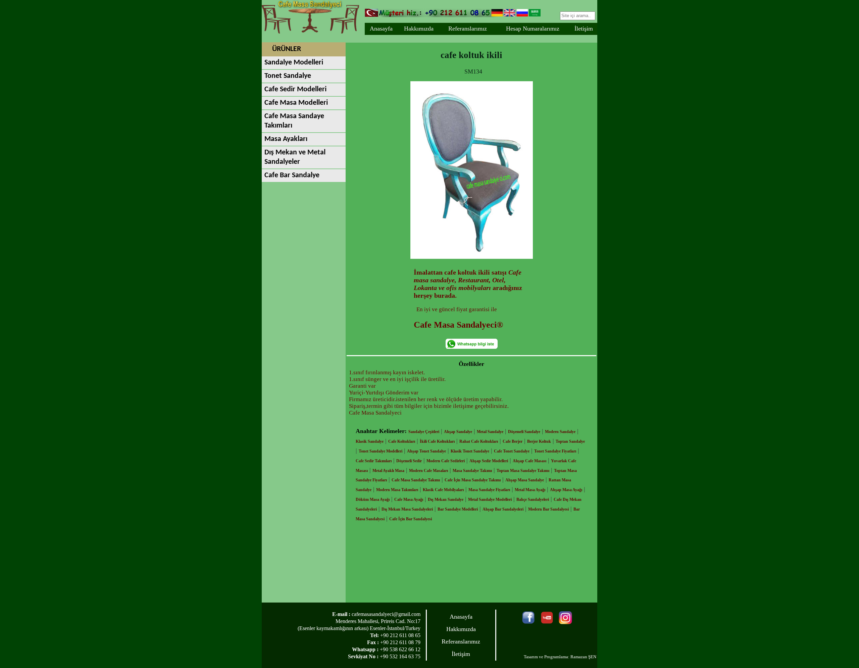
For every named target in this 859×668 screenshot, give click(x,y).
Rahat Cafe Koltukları (478, 441)
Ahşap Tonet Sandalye (426, 451)
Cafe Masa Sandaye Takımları (294, 121)
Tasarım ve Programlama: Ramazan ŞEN (560, 656)
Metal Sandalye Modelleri (490, 499)
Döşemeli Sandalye (524, 431)
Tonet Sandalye (287, 76)
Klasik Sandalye (370, 441)
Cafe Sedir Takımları (374, 461)
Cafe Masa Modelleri (296, 103)
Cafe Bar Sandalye (291, 175)
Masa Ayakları (285, 139)
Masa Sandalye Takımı (472, 470)
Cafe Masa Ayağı (408, 499)
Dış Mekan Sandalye (445, 499)
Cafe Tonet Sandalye (511, 451)
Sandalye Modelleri (293, 62)
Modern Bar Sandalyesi (548, 509)
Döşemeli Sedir (409, 461)
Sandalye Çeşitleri (423, 431)
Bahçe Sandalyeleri (532, 499)
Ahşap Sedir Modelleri (488, 461)
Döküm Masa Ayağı (373, 499)
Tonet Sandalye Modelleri (380, 451)
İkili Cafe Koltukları (437, 441)
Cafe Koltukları (401, 441)
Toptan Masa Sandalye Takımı (523, 470)
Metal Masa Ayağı (530, 489)
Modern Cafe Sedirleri (445, 461)
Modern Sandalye (560, 431)
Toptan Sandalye (570, 441)
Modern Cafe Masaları (428, 470)
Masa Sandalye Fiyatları (489, 489)
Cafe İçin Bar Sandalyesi (410, 519)
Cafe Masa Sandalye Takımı (416, 480)
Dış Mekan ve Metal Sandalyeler (294, 157)
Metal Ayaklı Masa (388, 470)
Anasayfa (381, 28)
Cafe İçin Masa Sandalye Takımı (473, 480)
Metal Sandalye (490, 431)
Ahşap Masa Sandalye (524, 480)
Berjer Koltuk (539, 441)
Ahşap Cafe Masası (529, 461)
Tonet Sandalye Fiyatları (555, 451)
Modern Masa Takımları (397, 489)
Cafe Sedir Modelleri (295, 89)
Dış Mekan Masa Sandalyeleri (407, 509)
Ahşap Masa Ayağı (566, 489)
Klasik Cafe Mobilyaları (443, 489)
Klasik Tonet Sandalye (470, 451)
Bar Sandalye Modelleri (458, 509)
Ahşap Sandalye (458, 431)
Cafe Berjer (512, 441)
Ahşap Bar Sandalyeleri (503, 509)
